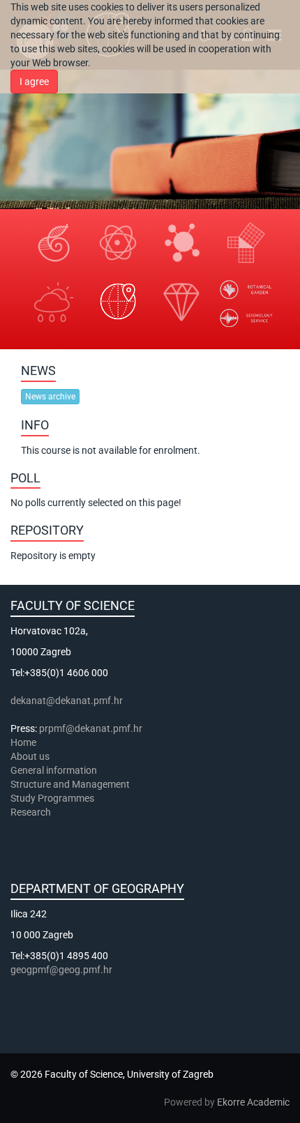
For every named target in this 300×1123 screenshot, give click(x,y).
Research (31, 812)
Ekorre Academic (253, 1102)
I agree (34, 81)
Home (23, 742)
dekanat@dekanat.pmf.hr (66, 700)
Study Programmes (52, 798)
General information (53, 770)
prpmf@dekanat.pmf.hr (90, 728)
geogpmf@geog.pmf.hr (61, 969)
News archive (50, 397)
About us (31, 756)
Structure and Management (70, 784)
